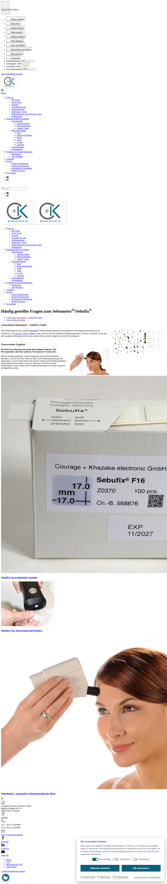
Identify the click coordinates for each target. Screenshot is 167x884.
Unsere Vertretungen (19, 163)
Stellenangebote (18, 109)
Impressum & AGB (14, 874)
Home (8, 869)
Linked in (5, 858)
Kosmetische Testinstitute (21, 168)
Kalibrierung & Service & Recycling (26, 114)
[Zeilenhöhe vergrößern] (27, 66)
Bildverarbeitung (24, 126)
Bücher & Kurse (18, 171)
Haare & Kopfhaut (24, 135)
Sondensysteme (23, 123)
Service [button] (9, 292)
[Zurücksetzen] (3, 12)
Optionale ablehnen (100, 868)
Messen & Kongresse (20, 166)
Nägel (19, 138)
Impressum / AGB (18, 112)
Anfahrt (4, 827)
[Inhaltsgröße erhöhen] (31, 61)
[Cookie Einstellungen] (5, 881)
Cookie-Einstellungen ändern (13, 881)
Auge (19, 140)
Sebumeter (35, 331)
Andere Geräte (23, 128)
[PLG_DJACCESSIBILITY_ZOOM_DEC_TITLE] (27, 61)
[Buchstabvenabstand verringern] (29, 69)
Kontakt (14, 105)
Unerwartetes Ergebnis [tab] (15, 320)
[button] (83, 91)
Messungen (16, 154)
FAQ (8, 871)
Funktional (125, 859)
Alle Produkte (17, 121)
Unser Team (16, 102)
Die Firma (15, 100)
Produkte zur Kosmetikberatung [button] (19, 283)
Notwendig (104, 859)
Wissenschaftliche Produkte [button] (17, 250)
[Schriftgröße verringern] (24, 63)
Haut (19, 133)
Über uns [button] (10, 228)
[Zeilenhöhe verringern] (23, 66)
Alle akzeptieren (141, 868)
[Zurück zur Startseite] (9, 87)
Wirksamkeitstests (18, 130)
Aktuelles (10, 159)
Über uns (10, 97)
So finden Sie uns (18, 107)
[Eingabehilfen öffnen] (5, 5)
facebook (5, 851)
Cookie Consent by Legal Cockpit (147, 877)
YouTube (5, 865)
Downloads (11, 173)
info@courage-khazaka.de (12, 844)
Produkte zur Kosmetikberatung (19, 152)
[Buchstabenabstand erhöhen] (33, 69)
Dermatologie (17, 149)
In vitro (20, 142)
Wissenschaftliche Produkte (17, 119)
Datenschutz (16, 116)
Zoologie (20, 145)
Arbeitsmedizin (17, 147)
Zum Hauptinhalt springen (12, 74)
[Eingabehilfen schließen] (8, 12)
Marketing (144, 859)
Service (9, 161)
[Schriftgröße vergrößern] (28, 63)
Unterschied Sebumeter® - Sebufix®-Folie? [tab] (24, 318)
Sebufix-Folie (21, 334)
